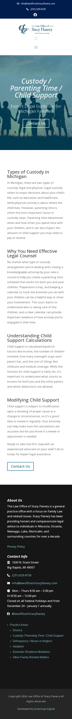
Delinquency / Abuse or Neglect (32, 641)
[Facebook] (36, 15)
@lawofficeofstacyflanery (28, 614)
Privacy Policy (16, 546)
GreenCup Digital (44, 708)
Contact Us (36, 123)
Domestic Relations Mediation (31, 651)
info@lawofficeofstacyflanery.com (37, 3)
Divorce (17, 630)
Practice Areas (19, 624)
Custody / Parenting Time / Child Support (38, 635)
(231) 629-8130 (37, 9)
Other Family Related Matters (31, 657)
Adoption (18, 646)
